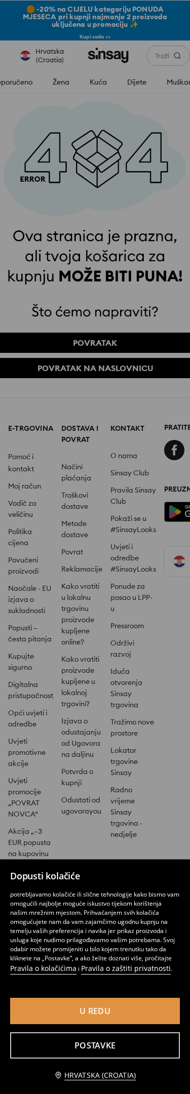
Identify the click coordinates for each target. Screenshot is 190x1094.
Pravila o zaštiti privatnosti (126, 968)
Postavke (95, 1045)
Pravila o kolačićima (43, 968)
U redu (95, 1011)
